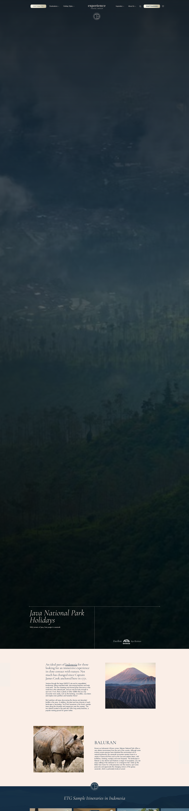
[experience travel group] (96, 7)
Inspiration (119, 6)
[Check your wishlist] (163, 6)
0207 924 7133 (38, 6)
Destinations (53, 6)
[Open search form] (140, 6)
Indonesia (71, 664)
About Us (131, 6)
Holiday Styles (68, 6)
